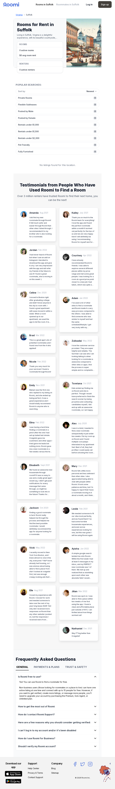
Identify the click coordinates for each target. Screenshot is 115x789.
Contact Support (35, 777)
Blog (53, 768)
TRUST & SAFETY (76, 666)
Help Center (33, 768)
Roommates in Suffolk (67, 4)
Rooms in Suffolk (44, 4)
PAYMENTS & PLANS (46, 666)
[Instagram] (90, 764)
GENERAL (22, 666)
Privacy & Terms (35, 773)
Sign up (105, 4)
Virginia (19, 15)
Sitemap (55, 773)
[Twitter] (82, 764)
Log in (89, 4)
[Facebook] (75, 764)
